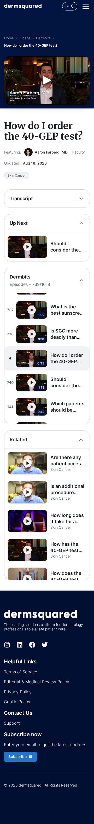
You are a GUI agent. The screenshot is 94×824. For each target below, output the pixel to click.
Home (9, 38)
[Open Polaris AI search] (69, 6)
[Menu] (85, 6)
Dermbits (43, 38)
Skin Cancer (17, 175)
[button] (47, 246)
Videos (25, 38)
